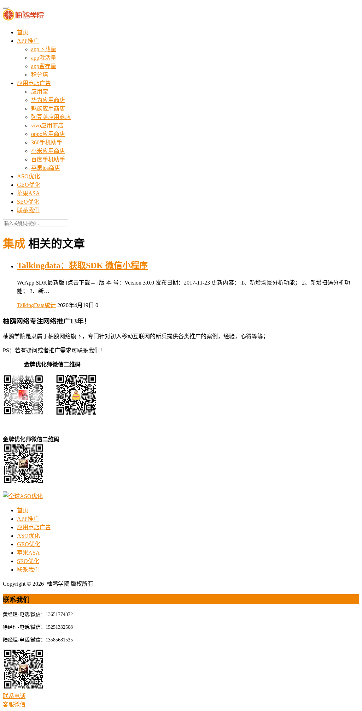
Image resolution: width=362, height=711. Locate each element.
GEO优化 (28, 185)
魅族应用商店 (48, 109)
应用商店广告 (34, 83)
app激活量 (43, 58)
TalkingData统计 (36, 305)
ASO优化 (28, 176)
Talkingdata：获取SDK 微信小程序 (82, 265)
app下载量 (43, 49)
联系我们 (28, 210)
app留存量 (43, 66)
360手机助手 (46, 142)
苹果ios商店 (45, 168)
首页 (22, 32)
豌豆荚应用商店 (51, 117)
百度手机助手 (48, 159)
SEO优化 (28, 202)
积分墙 (39, 75)
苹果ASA (28, 193)
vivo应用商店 (47, 126)
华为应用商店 (48, 100)
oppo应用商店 (48, 134)
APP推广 (28, 41)
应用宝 (39, 92)
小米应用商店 (48, 151)
